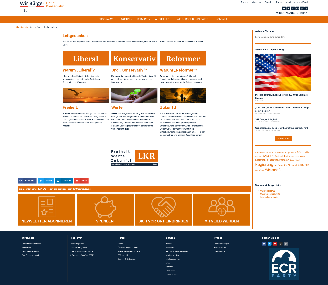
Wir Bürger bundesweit (192, 19)
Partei (125, 19)
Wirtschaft (273, 170)
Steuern (303, 165)
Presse (279, 2)
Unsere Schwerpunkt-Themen (82, 251)
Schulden (282, 165)
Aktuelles (162, 19)
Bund (31, 27)
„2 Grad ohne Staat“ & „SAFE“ (82, 255)
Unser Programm (267, 191)
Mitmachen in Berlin (269, 197)
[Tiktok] (306, 8)
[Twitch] (302, 8)
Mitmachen (257, 2)
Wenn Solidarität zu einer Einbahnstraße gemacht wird (281, 128)
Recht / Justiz (295, 160)
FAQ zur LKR (123, 255)
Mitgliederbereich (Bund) (297, 2)
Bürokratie (303, 152)
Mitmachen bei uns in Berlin (129, 251)
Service (142, 19)
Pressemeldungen (221, 244)
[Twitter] (288, 8)
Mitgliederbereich (173, 259)
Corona (258, 156)
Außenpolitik (279, 153)
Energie (266, 155)
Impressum (26, 247)
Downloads (170, 270)
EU (273, 156)
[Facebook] (284, 8)
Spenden (269, 2)
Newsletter (170, 247)
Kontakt (221, 19)
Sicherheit (293, 165)
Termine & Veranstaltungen (177, 251)
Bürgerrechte (290, 152)
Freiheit (278, 156)
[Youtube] (297, 8)
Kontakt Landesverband (31, 244)
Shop (168, 263)
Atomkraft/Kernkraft (264, 152)
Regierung (264, 164)
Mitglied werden (172, 255)
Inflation (286, 156)
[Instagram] (293, 8)
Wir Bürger (259, 170)
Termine (244, 2)
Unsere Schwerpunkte (270, 194)
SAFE (275, 165)
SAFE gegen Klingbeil (266, 119)
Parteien (284, 159)
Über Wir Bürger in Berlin (128, 247)
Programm (106, 19)
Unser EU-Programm (78, 247)
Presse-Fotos (219, 251)
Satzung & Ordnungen (127, 259)
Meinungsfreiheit (298, 156)
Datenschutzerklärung (30, 251)
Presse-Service (220, 247)
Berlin (39, 27)
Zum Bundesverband (30, 255)
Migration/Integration (267, 159)
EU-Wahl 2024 (172, 274)
